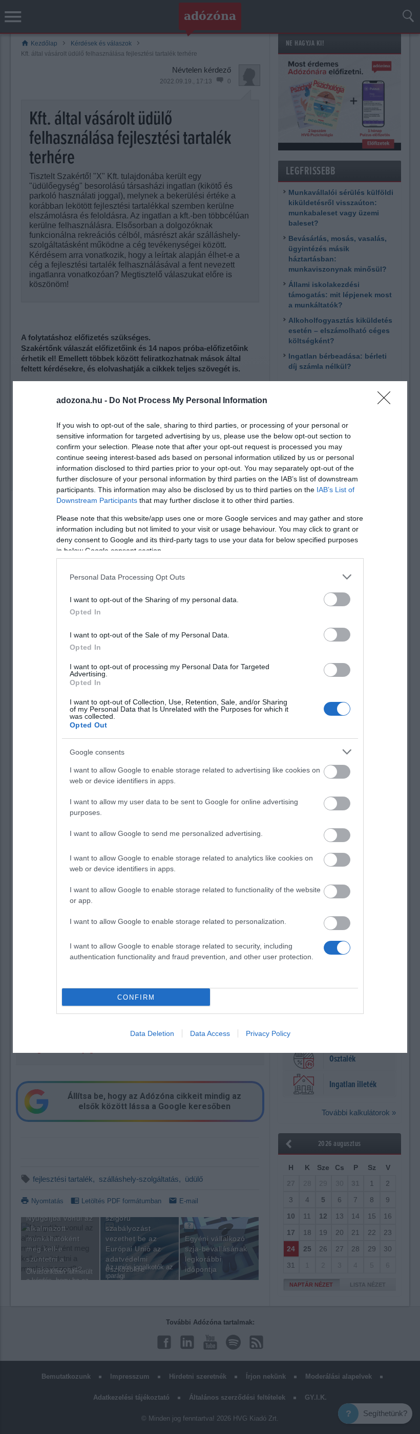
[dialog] (210, 717)
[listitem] (210, 576)
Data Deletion (152, 1033)
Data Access (210, 1033)
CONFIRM (136, 997)
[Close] (387, 401)
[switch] (337, 599)
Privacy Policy (268, 1033)
